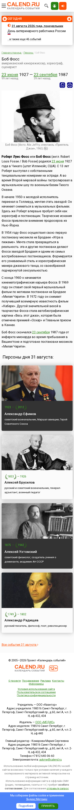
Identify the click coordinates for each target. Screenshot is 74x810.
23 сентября (45, 74)
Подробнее (26, 805)
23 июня (10, 74)
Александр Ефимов (20, 414)
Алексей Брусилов (20, 482)
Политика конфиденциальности (36, 695)
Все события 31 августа (19, 645)
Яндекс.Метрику (36, 799)
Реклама (45, 680)
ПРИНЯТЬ (48, 805)
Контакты (58, 680)
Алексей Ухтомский (21, 552)
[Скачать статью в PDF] (62, 85)
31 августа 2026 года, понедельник (37, 26)
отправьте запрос (58, 788)
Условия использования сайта (36, 689)
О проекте (14, 680)
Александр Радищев (21, 620)
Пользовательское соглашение (36, 692)
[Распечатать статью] (70, 85)
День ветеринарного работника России (36, 31)
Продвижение (30, 680)
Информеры (36, 683)
